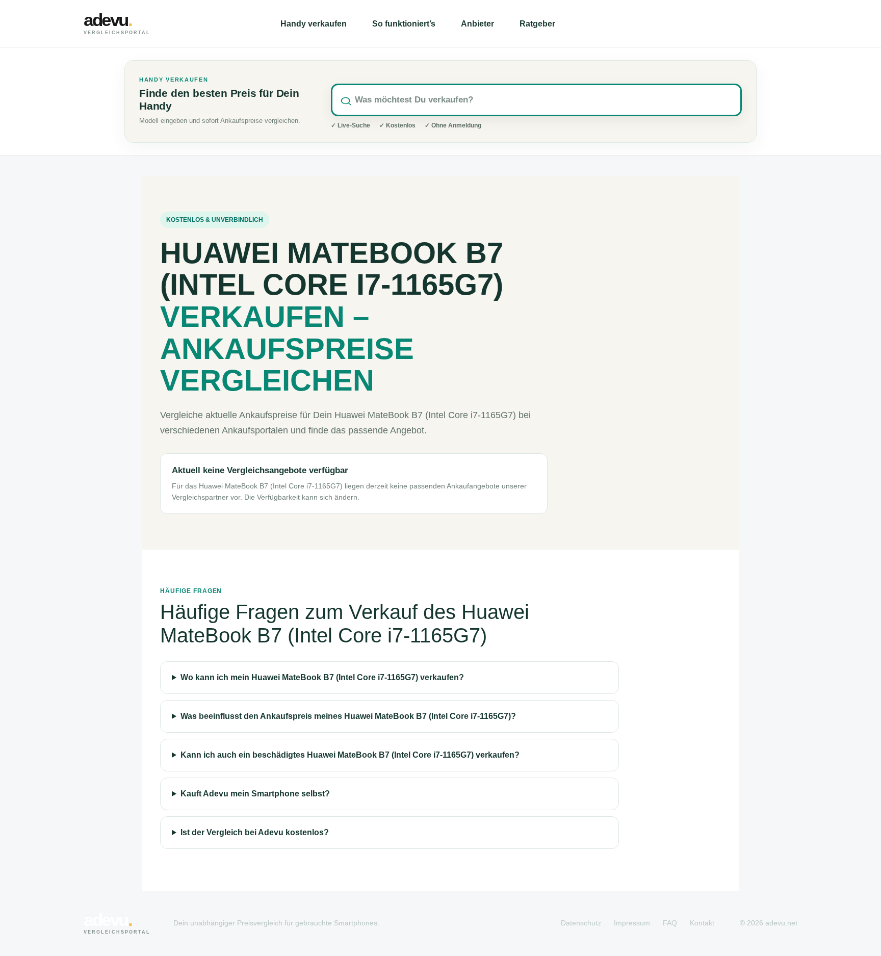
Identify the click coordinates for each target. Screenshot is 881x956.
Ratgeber (537, 23)
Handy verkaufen (313, 23)
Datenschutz (581, 923)
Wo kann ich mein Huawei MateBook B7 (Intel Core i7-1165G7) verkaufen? (322, 677)
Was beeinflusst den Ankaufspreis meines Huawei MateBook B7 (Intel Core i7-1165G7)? (348, 716)
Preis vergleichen (741, 24)
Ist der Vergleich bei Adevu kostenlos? (254, 832)
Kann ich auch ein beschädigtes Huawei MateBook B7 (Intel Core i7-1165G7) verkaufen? (350, 755)
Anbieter (477, 23)
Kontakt (702, 923)
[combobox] (536, 100)
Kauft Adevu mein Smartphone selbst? (255, 793)
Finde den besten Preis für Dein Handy (219, 99)
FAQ (670, 923)
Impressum (632, 923)
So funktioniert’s (403, 23)
